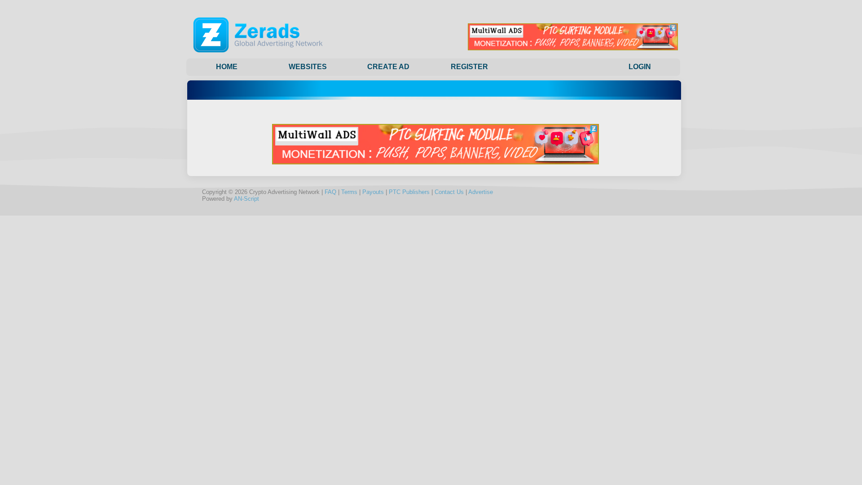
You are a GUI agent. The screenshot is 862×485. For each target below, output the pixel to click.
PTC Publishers (409, 192)
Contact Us (449, 192)
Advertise (480, 192)
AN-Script (246, 198)
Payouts (373, 192)
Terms (349, 192)
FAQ (330, 192)
